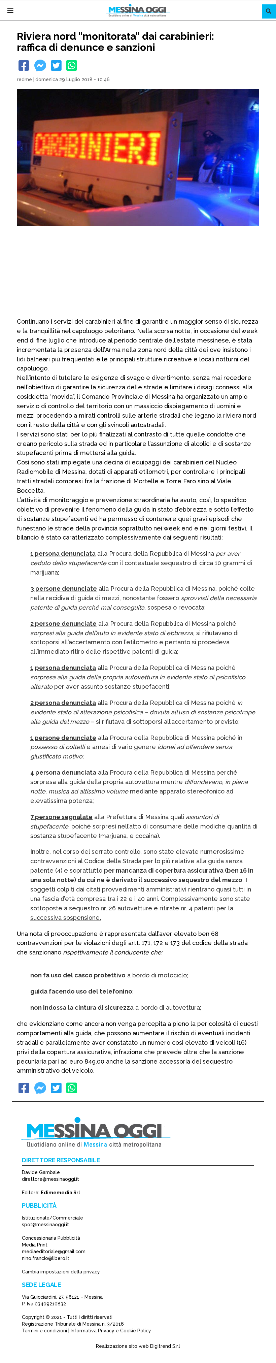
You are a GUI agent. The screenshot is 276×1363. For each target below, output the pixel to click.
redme (24, 79)
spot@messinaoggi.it (45, 1224)
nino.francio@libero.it (45, 1258)
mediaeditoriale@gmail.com (53, 1251)
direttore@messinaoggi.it (50, 1179)
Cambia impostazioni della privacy (61, 1271)
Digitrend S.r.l (165, 1346)
